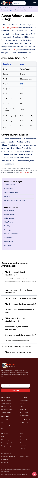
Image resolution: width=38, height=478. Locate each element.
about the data (24, 172)
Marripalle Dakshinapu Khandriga (14, 200)
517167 (13, 49)
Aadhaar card (24, 400)
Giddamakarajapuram (11, 192)
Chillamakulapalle (9, 218)
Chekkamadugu (9, 214)
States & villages (6, 400)
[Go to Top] (34, 474)
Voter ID (22, 406)
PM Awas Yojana (6, 440)
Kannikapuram (8, 241)
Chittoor (33, 8)
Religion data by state (7, 409)
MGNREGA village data (8, 456)
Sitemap (22, 448)
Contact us (23, 437)
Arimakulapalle (8, 188)
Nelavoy (7, 196)
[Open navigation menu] (35, 3)
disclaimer (24, 474)
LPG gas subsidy (6, 445)
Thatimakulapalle (9, 184)
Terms (22, 443)
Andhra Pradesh (23, 8)
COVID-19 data (24, 456)
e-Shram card (24, 412)
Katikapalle (7, 245)
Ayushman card (24, 415)
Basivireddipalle (9, 210)
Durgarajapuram (9, 230)
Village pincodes (6, 403)
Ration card (23, 409)
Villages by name (6, 412)
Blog (2, 428)
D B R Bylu (7, 226)
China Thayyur (9, 222)
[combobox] (19, 3)
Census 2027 (5, 420)
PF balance (4, 459)
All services (4, 462)
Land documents (25, 426)
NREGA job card (6, 453)
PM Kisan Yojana (6, 437)
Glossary (4, 423)
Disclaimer (23, 445)
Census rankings (6, 406)
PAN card (22, 403)
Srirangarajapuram (8, 10)
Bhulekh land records (26, 423)
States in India (11, 8)
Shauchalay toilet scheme (9, 443)
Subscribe (15, 390)
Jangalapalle (8, 238)
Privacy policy (24, 440)
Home (2, 8)
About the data (5, 426)
